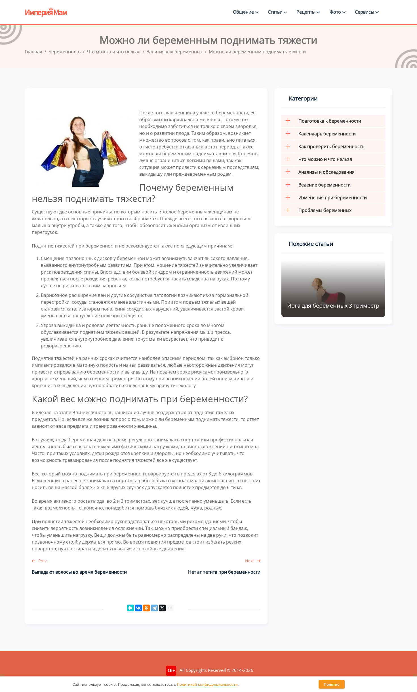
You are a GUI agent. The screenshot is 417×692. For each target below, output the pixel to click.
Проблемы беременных (324, 210)
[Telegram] (154, 608)
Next (250, 560)
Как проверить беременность (331, 146)
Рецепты (306, 12)
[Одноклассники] (146, 608)
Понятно (332, 684)
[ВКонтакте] (138, 608)
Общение (244, 12)
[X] (162, 608)
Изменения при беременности (332, 197)
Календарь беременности (327, 134)
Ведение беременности (324, 185)
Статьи (276, 12)
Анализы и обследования (326, 172)
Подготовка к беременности (329, 121)
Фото (336, 12)
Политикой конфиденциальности (207, 684)
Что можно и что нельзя (325, 159)
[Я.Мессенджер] (130, 608)
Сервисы (365, 12)
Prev (42, 560)
